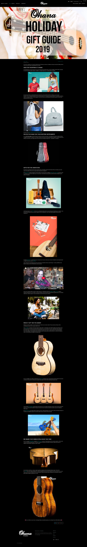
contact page (38, 534)
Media (6, 3)
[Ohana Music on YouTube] (71, 1)
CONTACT (54, 535)
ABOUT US (54, 530)
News (10, 3)
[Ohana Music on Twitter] (68, 1)
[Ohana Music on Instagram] (72, 1)
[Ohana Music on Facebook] (69, 1)
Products (18, 3)
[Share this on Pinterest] (60, 523)
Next (62, 61)
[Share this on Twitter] (55, 523)
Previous (59, 61)
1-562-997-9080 (76, 1)
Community (23, 3)
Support (83, 3)
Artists (13, 3)
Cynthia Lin (51, 291)
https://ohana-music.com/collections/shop (35, 132)
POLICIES (54, 537)
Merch (80, 3)
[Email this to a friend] (62, 523)
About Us (3, 3)
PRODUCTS (54, 532)
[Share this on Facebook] (57, 523)
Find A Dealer (75, 3)
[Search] (78, 1)
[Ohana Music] (43, 3)
